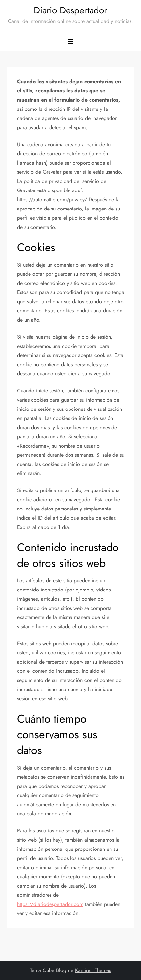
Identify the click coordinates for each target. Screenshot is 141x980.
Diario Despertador (70, 10)
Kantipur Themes (93, 970)
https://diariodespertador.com (50, 904)
